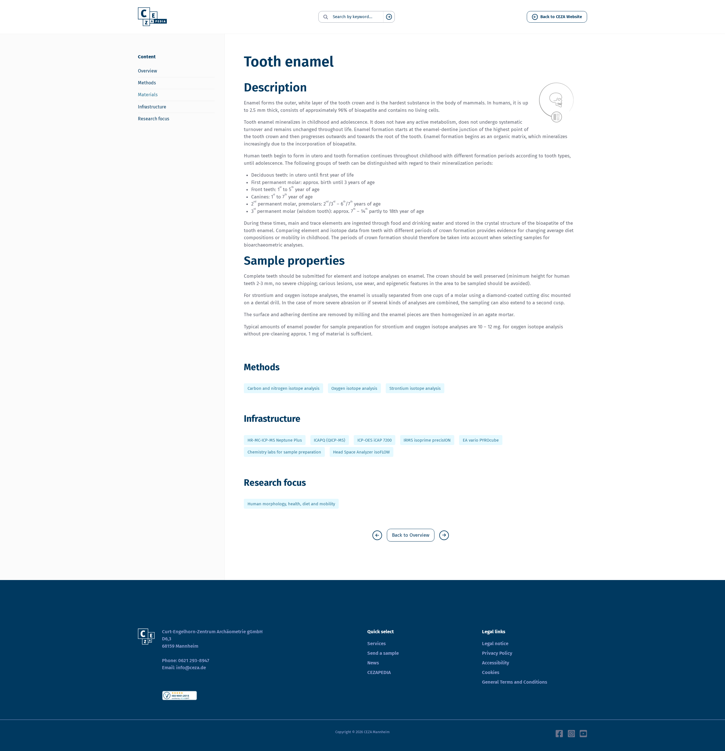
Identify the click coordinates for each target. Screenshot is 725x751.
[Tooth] (444, 535)
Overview (147, 71)
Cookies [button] (490, 672)
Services (376, 644)
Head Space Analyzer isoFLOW (361, 452)
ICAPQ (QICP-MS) (329, 439)
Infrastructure (152, 107)
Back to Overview (410, 535)
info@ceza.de (191, 668)
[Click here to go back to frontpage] (152, 17)
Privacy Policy (497, 653)
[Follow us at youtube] (583, 733)
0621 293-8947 (193, 661)
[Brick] (377, 535)
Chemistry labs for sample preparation (284, 452)
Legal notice (495, 644)
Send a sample (383, 653)
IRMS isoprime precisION (427, 439)
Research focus (153, 118)
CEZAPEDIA (379, 672)
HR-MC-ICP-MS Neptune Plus (275, 439)
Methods (147, 82)
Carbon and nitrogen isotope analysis (283, 388)
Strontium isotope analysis (415, 388)
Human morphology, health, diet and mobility (291, 503)
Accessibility (495, 663)
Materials (148, 94)
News (373, 663)
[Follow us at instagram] (571, 733)
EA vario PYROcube (481, 439)
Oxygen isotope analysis (354, 388)
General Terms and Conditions (514, 682)
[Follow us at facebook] (559, 733)
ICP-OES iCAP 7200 (374, 439)
